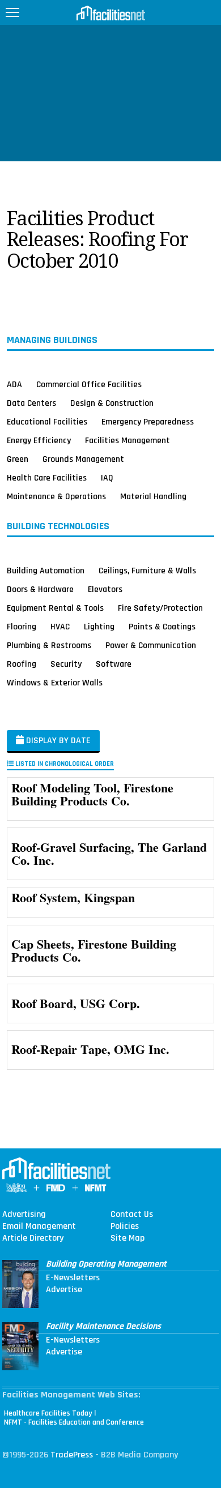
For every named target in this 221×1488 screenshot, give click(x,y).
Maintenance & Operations (56, 496)
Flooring (21, 626)
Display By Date (57, 741)
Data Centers (31, 403)
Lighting (99, 626)
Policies (124, 1226)
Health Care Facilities (47, 477)
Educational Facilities (47, 421)
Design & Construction (112, 403)
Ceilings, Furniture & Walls (147, 570)
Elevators (105, 589)
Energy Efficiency (39, 440)
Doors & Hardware (40, 589)
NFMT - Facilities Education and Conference (74, 1422)
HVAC (60, 626)
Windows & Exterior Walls (55, 682)
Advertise (64, 1289)
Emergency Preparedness (147, 421)
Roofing (21, 664)
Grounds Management (83, 459)
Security (66, 664)
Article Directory (32, 1238)
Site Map (127, 1238)
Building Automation (45, 570)
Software (113, 664)
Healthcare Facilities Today (48, 1413)
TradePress (71, 1455)
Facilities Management (127, 440)
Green (17, 459)
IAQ (107, 477)
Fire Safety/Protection (160, 608)
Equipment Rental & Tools (55, 608)
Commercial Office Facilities (89, 384)
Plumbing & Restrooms (49, 645)
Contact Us (131, 1214)
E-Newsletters (73, 1278)
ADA (14, 384)
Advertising (24, 1214)
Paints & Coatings (162, 626)
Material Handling (153, 496)
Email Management (39, 1226)
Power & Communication (150, 645)
